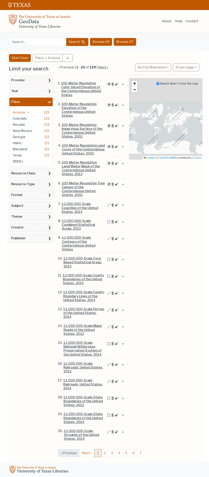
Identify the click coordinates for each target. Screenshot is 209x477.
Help (178, 21)
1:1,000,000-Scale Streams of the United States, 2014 (81, 435)
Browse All (101, 42)
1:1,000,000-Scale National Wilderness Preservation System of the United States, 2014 (82, 349)
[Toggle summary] (123, 84)
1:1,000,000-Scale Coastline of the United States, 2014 (80, 208)
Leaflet (150, 157)
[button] (134, 83)
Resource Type (23, 184)
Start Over (20, 58)
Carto (198, 157)
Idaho (17, 143)
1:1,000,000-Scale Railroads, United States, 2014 (83, 384)
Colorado (20, 118)
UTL (39, 470)
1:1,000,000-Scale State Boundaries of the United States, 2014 (83, 418)
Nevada (19, 125)
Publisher (18, 238)
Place (15, 102)
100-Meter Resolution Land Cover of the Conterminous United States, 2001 (83, 149)
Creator (17, 227)
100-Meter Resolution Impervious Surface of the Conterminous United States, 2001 (82, 131)
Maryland (20, 149)
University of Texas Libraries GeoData (39, 23)
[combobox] (38, 42)
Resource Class (23, 173)
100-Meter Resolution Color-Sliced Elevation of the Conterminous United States (81, 89)
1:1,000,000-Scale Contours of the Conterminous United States (79, 243)
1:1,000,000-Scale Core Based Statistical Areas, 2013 (82, 262)
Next (87, 453)
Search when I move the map (178, 83)
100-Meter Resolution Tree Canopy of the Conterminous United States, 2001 (83, 189)
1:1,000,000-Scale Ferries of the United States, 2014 (83, 313)
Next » (103, 67)
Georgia (19, 137)
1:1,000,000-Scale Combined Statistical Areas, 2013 (78, 225)
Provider (18, 80)
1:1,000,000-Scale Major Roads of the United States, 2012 (82, 329)
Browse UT (124, 42)
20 (185, 67)
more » (18, 161)
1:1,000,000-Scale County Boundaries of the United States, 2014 (83, 279)
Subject (17, 206)
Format (17, 195)
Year (14, 91)
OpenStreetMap (168, 157)
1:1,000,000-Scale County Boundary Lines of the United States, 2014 (83, 296)
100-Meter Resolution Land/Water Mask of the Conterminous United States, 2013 (81, 168)
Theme (16, 216)
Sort (152, 67)
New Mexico (22, 131)
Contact (192, 21)
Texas (17, 155)
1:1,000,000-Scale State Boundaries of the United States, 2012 (83, 401)
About (167, 21)
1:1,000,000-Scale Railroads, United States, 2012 (83, 367)
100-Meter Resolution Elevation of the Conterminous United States (79, 110)
